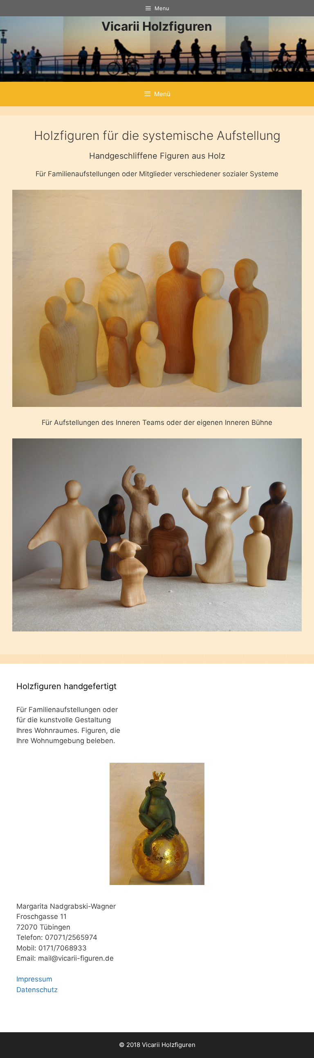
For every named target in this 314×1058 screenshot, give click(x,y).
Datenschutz (37, 990)
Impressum (34, 979)
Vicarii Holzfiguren (156, 26)
